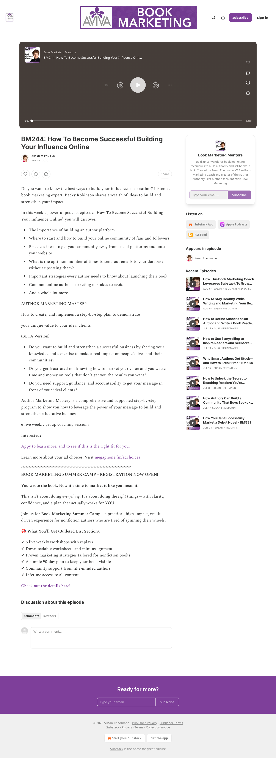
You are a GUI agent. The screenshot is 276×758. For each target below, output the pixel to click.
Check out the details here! (45, 586)
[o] (192, 284)
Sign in (262, 17)
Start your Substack (126, 738)
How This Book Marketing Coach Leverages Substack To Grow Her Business (228, 281)
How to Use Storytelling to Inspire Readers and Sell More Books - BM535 (226, 341)
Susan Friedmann (43, 156)
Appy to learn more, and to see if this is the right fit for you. (75, 446)
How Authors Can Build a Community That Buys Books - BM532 (226, 400)
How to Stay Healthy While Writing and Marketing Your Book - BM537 (229, 301)
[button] (106, 85)
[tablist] (39, 616)
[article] (220, 284)
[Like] (25, 174)
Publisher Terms (171, 723)
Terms (139, 727)
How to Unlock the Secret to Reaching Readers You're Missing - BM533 (225, 380)
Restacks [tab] (49, 616)
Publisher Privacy (144, 723)
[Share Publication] (223, 17)
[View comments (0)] (248, 72)
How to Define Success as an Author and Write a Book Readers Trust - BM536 (229, 321)
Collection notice (158, 727)
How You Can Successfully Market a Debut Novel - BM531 (227, 420)
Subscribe (240, 17)
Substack (116, 749)
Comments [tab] (31, 616)
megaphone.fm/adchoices (117, 457)
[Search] (213, 17)
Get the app (159, 738)
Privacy (127, 727)
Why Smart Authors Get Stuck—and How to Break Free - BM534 (228, 360)
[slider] (137, 121)
